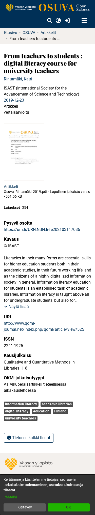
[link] (47, 8)
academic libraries (57, 404)
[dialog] (47, 494)
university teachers (20, 418)
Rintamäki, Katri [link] (18, 79)
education (41, 411)
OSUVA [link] (29, 32)
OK (68, 507)
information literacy (21, 404)
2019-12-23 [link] (14, 100)
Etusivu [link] (10, 32)
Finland (60, 411)
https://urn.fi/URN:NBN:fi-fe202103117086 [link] (42, 229)
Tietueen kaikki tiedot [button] (30, 437)
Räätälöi (10, 497)
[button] (49, 21)
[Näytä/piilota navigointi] (84, 20)
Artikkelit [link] (48, 32)
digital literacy (16, 411)
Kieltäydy (24, 507)
